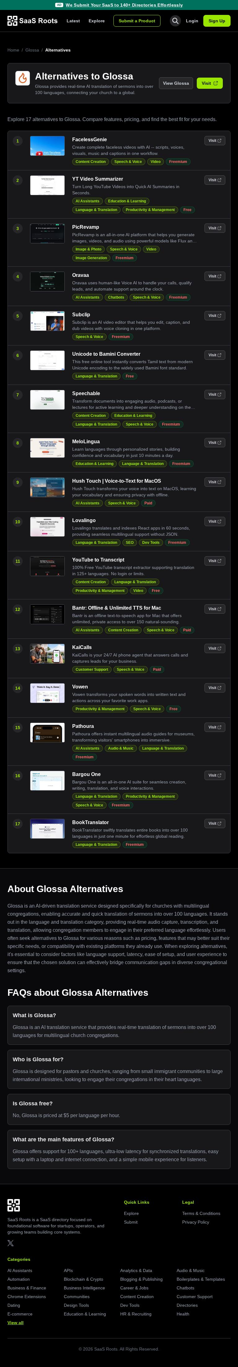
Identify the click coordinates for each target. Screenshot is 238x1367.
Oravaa (80, 275)
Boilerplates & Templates (201, 1279)
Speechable (86, 393)
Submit (131, 1222)
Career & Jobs (134, 1287)
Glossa (32, 49)
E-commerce (20, 1313)
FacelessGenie (89, 139)
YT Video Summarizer (97, 179)
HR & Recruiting (136, 1313)
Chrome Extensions (26, 1296)
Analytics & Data (136, 1270)
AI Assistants (87, 201)
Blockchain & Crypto (83, 1279)
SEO (130, 542)
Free (187, 210)
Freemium (178, 162)
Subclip (81, 314)
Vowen (80, 686)
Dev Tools (151, 542)
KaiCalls (82, 647)
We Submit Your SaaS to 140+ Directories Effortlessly (124, 4)
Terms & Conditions (201, 1213)
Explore (97, 20)
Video (156, 162)
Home (13, 49)
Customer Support (92, 669)
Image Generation (91, 258)
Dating (13, 1305)
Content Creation (91, 162)
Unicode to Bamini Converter (106, 354)
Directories (187, 1305)
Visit (206, 83)
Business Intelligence (84, 1287)
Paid (148, 503)
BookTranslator (90, 822)
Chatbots (116, 297)
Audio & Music (121, 748)
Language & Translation (96, 210)
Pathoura (83, 726)
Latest (73, 20)
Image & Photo (88, 249)
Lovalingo (84, 520)
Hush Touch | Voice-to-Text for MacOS (116, 481)
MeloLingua (86, 441)
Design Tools (76, 1305)
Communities (77, 1296)
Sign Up (217, 20)
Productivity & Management (150, 210)
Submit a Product (137, 20)
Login (192, 20)
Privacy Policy (195, 1222)
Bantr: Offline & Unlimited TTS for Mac (116, 608)
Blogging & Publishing (141, 1279)
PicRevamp (85, 227)
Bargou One (86, 774)
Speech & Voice (128, 162)
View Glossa (176, 83)
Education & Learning (127, 201)
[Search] (175, 20)
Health (183, 1313)
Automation (18, 1279)
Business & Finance (26, 1287)
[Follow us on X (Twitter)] (10, 1243)
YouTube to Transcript (98, 559)
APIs (68, 1270)
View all (15, 1322)
